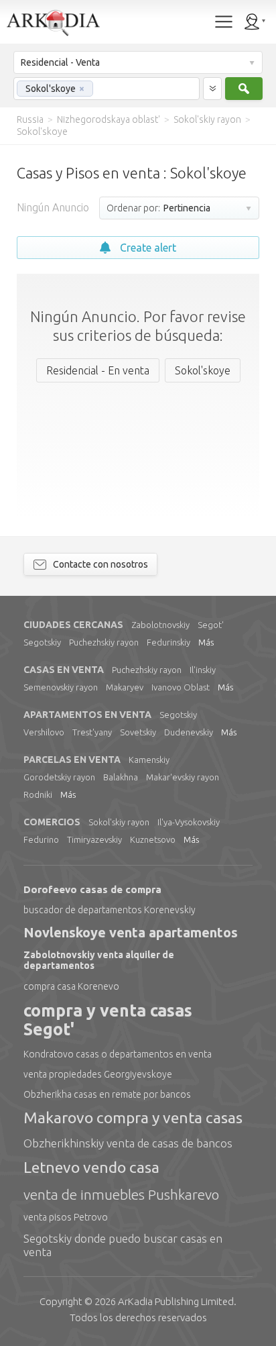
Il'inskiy (203, 669)
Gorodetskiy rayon (59, 777)
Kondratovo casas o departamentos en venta (117, 1054)
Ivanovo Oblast (180, 687)
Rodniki (37, 794)
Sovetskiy (138, 732)
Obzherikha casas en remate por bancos (107, 1094)
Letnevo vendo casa (91, 1167)
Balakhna (120, 777)
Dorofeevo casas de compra (92, 889)
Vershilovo (43, 732)
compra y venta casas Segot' (107, 1020)
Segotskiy (42, 642)
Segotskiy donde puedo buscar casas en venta (122, 1245)
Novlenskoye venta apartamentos (130, 932)
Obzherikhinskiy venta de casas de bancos (127, 1143)
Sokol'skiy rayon (118, 822)
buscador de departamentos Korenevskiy (109, 909)
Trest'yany (92, 732)
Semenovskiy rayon (60, 687)
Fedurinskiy (168, 642)
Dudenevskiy (188, 732)
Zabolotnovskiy (160, 624)
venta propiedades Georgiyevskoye (97, 1074)
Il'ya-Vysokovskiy (188, 822)
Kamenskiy (149, 759)
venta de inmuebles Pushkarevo (121, 1194)
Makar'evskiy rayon (182, 777)
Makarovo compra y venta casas (133, 1117)
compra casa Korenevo (71, 986)
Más (206, 642)
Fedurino (41, 839)
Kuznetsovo (153, 839)
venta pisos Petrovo (65, 1217)
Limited (176, 1301)
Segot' (211, 624)
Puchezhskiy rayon (104, 642)
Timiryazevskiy (94, 839)
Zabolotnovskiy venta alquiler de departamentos (98, 960)
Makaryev (124, 687)
